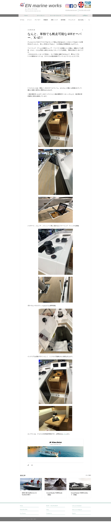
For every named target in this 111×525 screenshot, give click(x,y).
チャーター (37, 20)
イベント (29, 20)
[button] (89, 19)
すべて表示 (88, 475)
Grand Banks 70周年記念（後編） (54, 494)
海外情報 (63, 20)
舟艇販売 (45, 20)
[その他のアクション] (82, 30)
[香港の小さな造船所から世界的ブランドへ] (80, 484)
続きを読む (81, 20)
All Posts (22, 20)
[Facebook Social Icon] (71, 6)
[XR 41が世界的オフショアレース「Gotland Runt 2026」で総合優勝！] (31, 484)
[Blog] (75, 6)
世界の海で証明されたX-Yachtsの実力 (29, 494)
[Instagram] (67, 6)
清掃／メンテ (54, 20)
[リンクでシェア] (28, 465)
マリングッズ (71, 20)
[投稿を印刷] (32, 465)
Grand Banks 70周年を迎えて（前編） (79, 494)
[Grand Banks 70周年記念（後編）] (55, 484)
